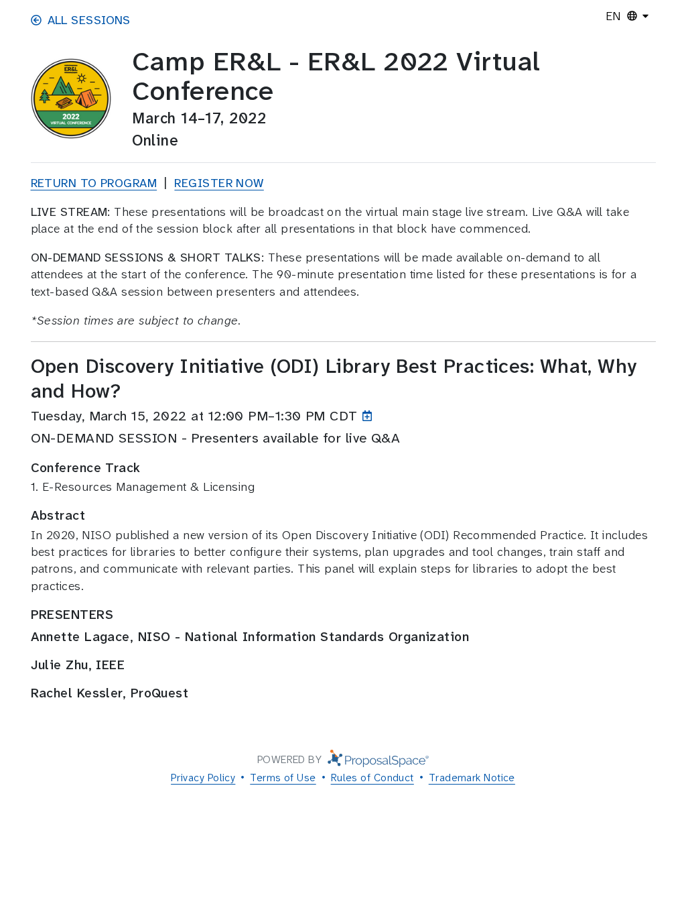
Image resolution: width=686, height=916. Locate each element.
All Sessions (89, 20)
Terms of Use (283, 777)
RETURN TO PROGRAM (94, 183)
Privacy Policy (203, 777)
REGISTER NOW (218, 183)
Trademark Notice (472, 777)
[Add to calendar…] (370, 415)
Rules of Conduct (372, 777)
